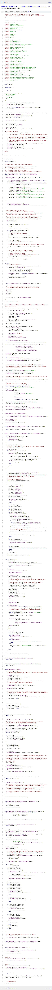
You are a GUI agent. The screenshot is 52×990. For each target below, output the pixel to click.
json (49, 987)
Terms (15, 988)
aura (2, 8)
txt (46, 987)
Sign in (49, 2)
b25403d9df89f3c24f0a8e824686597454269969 (32, 6)
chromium (4, 6)
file (29, 11)
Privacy (11, 988)
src (16, 6)
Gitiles (8, 988)
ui (48, 6)
